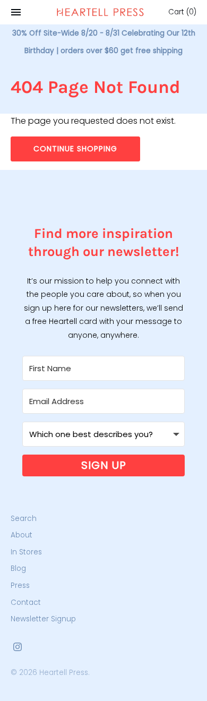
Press (20, 585)
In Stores (26, 552)
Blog (18, 568)
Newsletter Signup (43, 619)
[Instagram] (17, 649)
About (21, 535)
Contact (26, 602)
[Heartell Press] (100, 12)
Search (24, 519)
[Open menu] (16, 12)
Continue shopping (75, 148)
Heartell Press (63, 673)
